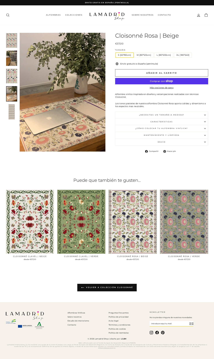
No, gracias (107, 191)
